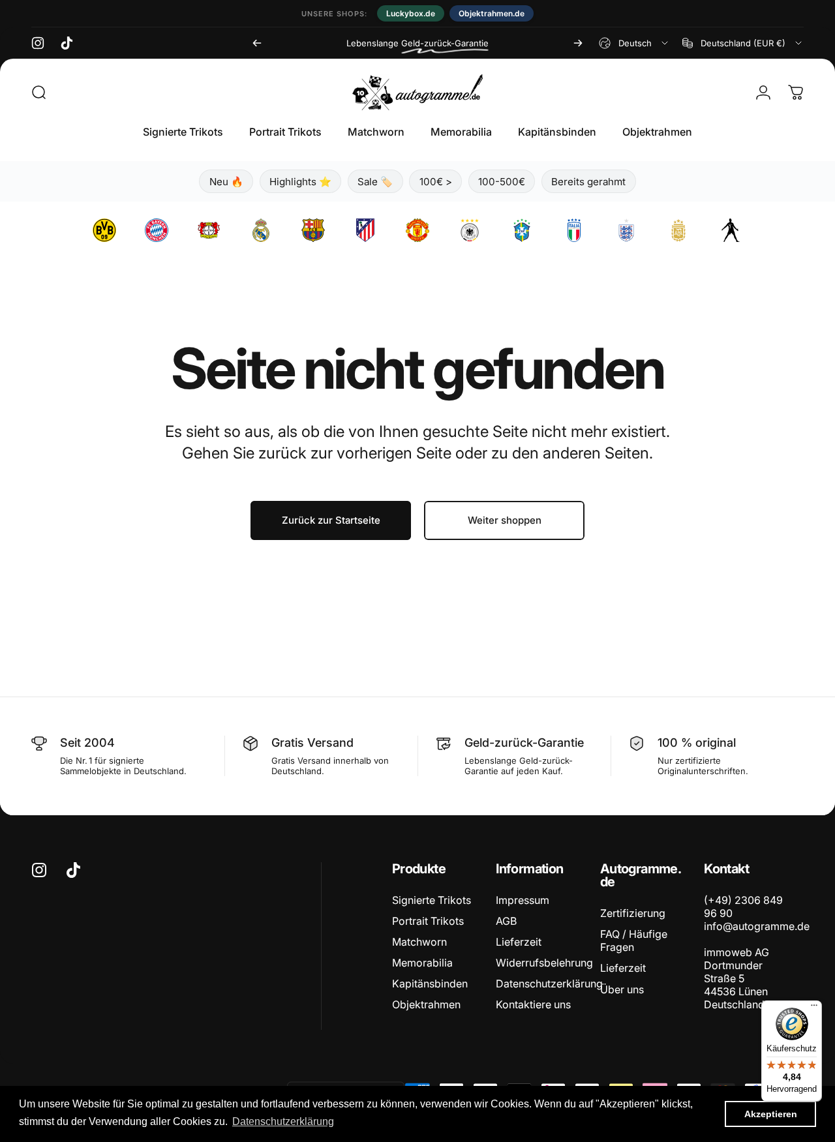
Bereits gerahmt (588, 181)
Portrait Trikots (428, 920)
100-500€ (501, 181)
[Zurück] (257, 43)
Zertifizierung (632, 913)
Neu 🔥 (226, 181)
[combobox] (634, 43)
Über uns (622, 989)
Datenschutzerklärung (549, 983)
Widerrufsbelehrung (544, 962)
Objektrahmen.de (491, 13)
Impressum (522, 900)
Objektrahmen (426, 1004)
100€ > (435, 181)
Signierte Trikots (431, 900)
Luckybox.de (410, 13)
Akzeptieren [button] (770, 1114)
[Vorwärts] (578, 43)
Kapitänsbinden (430, 983)
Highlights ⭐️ (300, 181)
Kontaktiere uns (533, 1004)
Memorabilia (422, 962)
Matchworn (419, 941)
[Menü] (814, 1008)
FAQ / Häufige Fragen (633, 940)
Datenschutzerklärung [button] (283, 1121)
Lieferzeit (518, 941)
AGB (506, 920)
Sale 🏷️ (375, 181)
